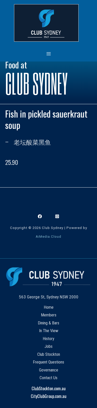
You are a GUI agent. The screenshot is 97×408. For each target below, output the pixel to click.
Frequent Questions (48, 362)
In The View (48, 330)
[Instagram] (57, 216)
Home (49, 307)
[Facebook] (40, 216)
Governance (48, 370)
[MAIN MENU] (48, 53)
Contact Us (48, 377)
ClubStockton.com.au (49, 388)
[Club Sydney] (46, 23)
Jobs (48, 346)
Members (48, 315)
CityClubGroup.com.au (48, 396)
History (48, 338)
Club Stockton (48, 354)
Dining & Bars (48, 323)
